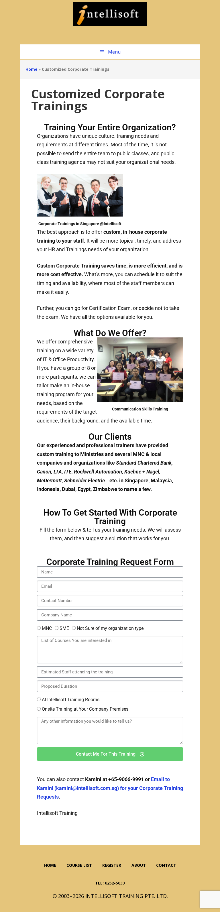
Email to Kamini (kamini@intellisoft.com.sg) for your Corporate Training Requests (110, 788)
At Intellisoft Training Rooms (70, 699)
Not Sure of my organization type (110, 628)
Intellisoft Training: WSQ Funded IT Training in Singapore (110, 14)
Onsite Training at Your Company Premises (85, 709)
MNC (47, 628)
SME (64, 628)
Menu (114, 52)
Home (31, 69)
